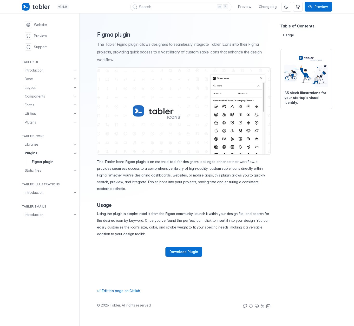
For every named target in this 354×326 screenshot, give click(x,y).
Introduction (34, 70)
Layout (30, 87)
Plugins (30, 122)
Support (40, 47)
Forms (29, 105)
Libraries (32, 144)
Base (29, 79)
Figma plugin (42, 162)
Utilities (30, 113)
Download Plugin (184, 252)
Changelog (268, 7)
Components (35, 96)
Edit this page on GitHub (120, 291)
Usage (288, 35)
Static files (33, 170)
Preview (244, 7)
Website (40, 25)
